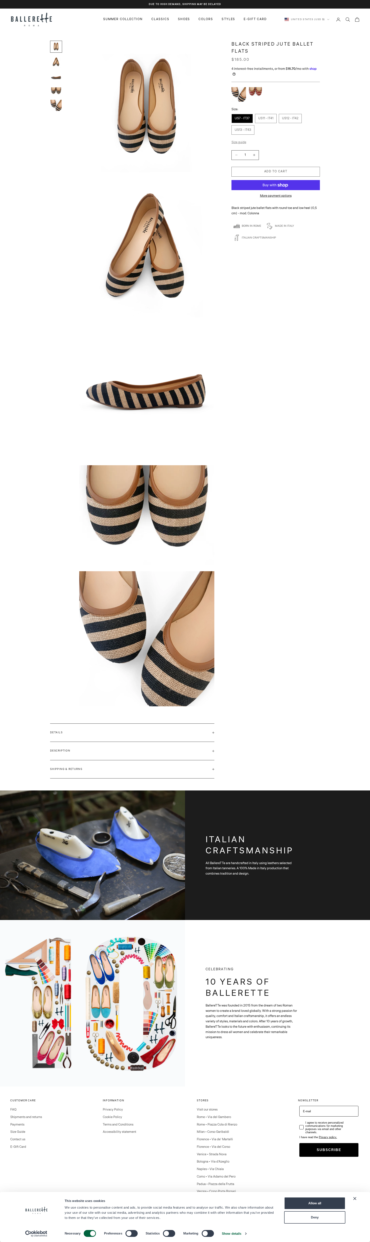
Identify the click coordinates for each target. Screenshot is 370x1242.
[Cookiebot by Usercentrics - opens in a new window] (36, 1233)
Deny (315, 1217)
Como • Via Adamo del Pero (216, 1176)
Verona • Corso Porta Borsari (216, 1191)
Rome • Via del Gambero (214, 1117)
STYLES (228, 19)
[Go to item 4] (56, 91)
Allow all (314, 1203)
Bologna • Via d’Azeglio (213, 1161)
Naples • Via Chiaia (210, 1169)
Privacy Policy (113, 1109)
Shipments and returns (26, 1117)
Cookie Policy (112, 1117)
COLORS (205, 19)
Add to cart (275, 171)
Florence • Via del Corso (213, 1147)
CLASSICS (160, 19)
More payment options (276, 196)
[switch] (131, 1233)
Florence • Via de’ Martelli (215, 1139)
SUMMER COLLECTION (123, 19)
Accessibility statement (119, 1132)
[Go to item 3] (56, 77)
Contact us (17, 1139)
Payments (17, 1124)
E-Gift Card (18, 1147)
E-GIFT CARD (255, 19)
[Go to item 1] (56, 47)
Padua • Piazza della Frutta (215, 1184)
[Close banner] (354, 1198)
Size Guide (17, 1132)
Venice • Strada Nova (212, 1154)
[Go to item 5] (56, 105)
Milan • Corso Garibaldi (213, 1132)
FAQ (13, 1109)
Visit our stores (207, 1109)
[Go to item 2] (56, 62)
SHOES (184, 19)
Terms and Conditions (118, 1124)
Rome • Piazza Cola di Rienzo (217, 1124)
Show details (231, 1233)
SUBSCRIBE (329, 1150)
